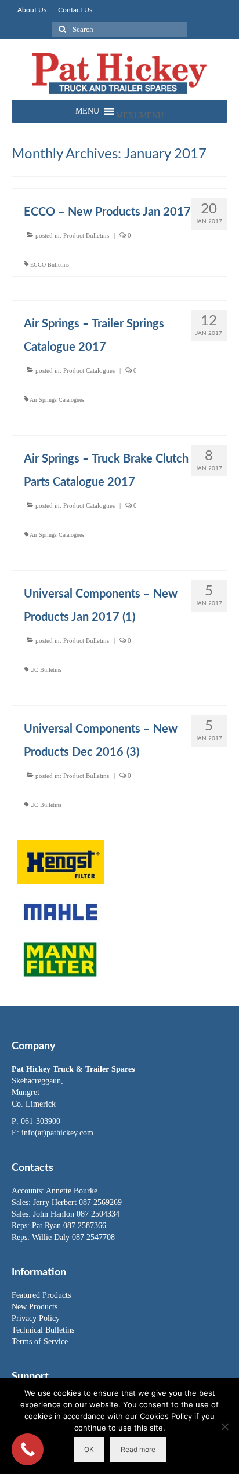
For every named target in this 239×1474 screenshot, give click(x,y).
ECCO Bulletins (49, 264)
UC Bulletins (45, 670)
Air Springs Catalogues (57, 399)
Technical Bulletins (43, 1330)
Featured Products (41, 1295)
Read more (138, 1449)
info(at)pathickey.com (57, 1133)
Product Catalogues (89, 370)
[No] (224, 1426)
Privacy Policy (36, 1318)
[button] (140, 115)
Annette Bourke (71, 1191)
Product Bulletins (86, 235)
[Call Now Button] (28, 1449)
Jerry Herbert (56, 1202)
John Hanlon (55, 1214)
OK (89, 1449)
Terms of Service (40, 1341)
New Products (34, 1306)
